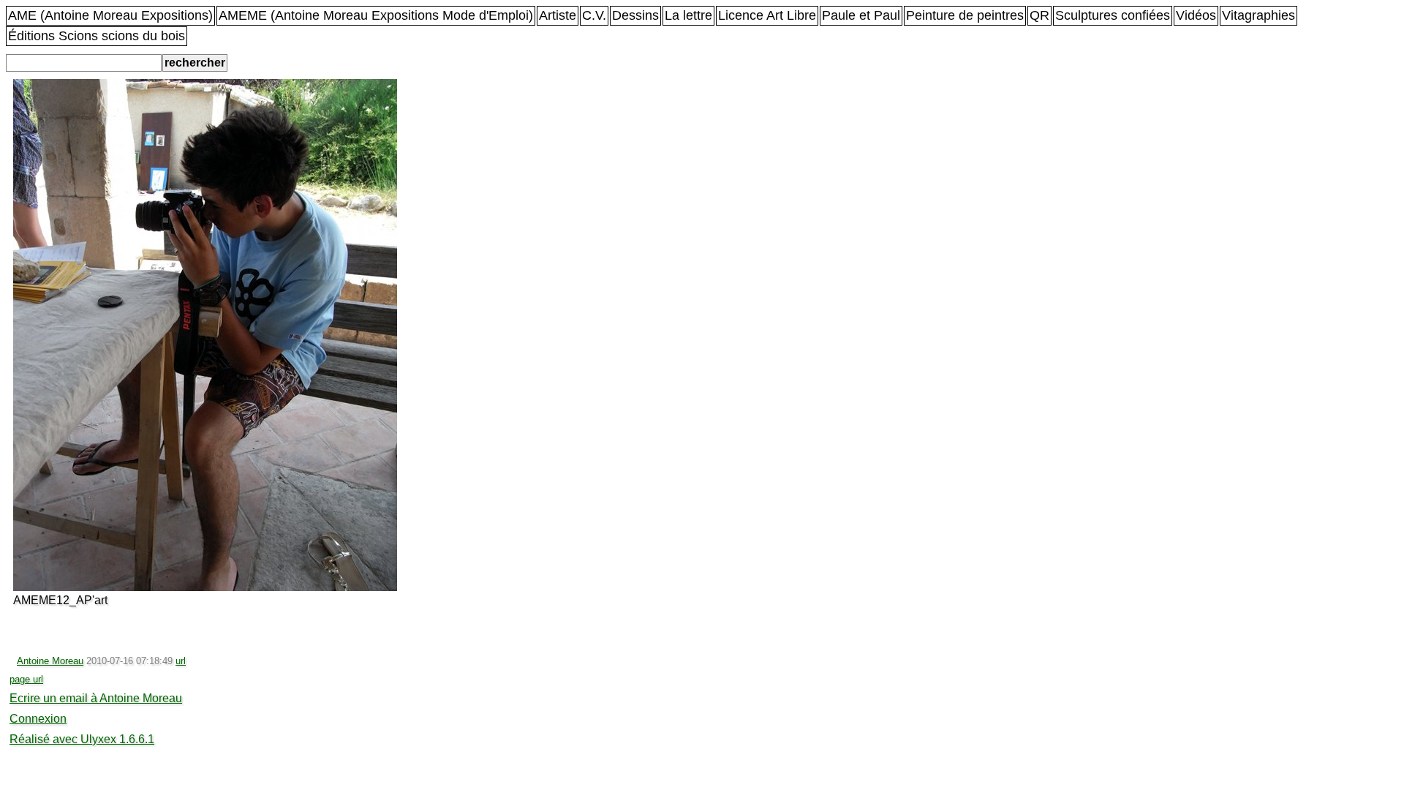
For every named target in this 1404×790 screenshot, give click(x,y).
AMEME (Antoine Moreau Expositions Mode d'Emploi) (376, 15)
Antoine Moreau (50, 660)
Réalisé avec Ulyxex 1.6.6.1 (82, 739)
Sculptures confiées (1112, 15)
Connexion (38, 718)
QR (1039, 15)
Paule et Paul (861, 15)
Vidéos (1196, 15)
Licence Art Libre (767, 15)
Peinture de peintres (965, 15)
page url (26, 679)
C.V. (594, 15)
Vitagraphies (1258, 15)
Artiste (557, 15)
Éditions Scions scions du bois (96, 36)
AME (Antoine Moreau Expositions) (110, 15)
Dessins (635, 15)
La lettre (688, 15)
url (181, 660)
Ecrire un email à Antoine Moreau (96, 698)
